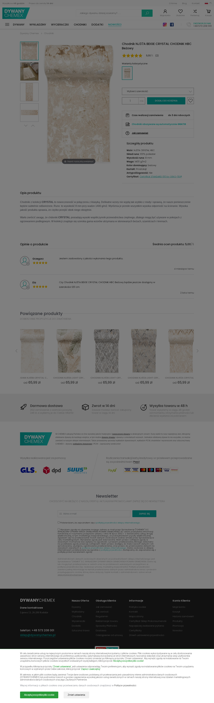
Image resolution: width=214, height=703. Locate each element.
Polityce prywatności (125, 685)
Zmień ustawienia (76, 695)
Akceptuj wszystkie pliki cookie (39, 695)
